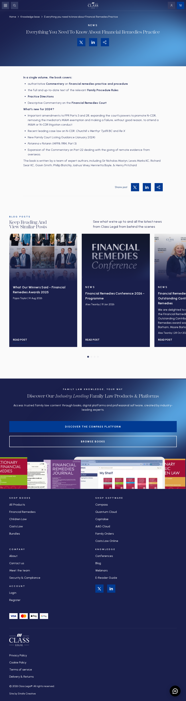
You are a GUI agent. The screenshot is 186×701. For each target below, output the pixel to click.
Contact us (16, 563)
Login (12, 592)
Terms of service (20, 669)
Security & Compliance (24, 577)
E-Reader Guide (106, 577)
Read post (20, 339)
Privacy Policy (18, 655)
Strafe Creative (27, 693)
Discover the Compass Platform (93, 426)
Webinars (101, 570)
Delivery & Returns (21, 676)
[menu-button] (5, 5)
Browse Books (93, 441)
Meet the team (19, 570)
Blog (98, 563)
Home (12, 16)
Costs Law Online (106, 541)
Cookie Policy (17, 662)
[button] (88, 357)
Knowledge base (30, 16)
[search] (14, 5)
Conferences (104, 556)
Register (15, 600)
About (13, 556)
